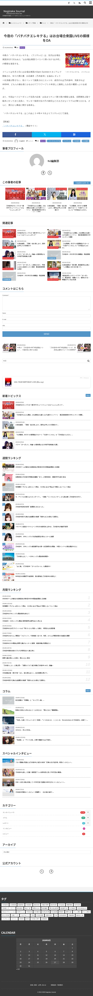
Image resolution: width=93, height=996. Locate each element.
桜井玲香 (53, 905)
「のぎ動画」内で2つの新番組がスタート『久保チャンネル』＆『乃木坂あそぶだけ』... (44, 435)
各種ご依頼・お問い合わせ (38, 985)
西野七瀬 (68, 912)
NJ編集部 (22, 141)
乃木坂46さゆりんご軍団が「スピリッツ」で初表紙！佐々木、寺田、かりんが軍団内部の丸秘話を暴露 (36, 636)
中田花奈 (29, 912)
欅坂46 (61, 912)
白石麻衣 (86, 141)
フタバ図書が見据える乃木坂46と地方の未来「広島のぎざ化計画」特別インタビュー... (44, 762)
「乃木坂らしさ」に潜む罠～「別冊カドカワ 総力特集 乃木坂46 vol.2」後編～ (28, 665)
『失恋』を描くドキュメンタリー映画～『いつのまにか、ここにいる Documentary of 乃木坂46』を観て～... (52, 720)
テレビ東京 (77, 912)
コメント (30, 141)
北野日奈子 (49, 915)
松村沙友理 (45, 912)
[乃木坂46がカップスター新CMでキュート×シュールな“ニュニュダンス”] (15, 197)
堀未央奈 (36, 905)
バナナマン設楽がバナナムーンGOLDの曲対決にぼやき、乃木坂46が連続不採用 (42, 526)
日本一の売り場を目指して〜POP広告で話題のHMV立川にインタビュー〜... (40, 782)
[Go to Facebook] (43, 173)
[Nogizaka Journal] (14, 14)
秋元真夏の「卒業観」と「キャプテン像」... (30, 700)
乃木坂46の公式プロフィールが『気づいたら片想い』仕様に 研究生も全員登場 (28, 628)
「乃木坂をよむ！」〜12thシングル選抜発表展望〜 (32, 556)
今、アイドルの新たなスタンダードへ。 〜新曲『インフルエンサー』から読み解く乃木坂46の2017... (49, 497)
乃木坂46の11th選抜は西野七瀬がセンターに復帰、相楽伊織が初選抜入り (26, 643)
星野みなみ (36, 908)
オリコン (14, 919)
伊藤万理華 (45, 905)
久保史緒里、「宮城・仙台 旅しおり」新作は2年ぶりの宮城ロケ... (37, 425)
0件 (17, 47)
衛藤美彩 (21, 905)
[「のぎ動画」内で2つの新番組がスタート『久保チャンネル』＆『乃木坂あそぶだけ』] (78, 197)
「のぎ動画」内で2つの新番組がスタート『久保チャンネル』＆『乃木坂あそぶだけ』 (77, 208)
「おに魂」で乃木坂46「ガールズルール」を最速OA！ (33, 566)
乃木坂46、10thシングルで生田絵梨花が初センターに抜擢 (35, 536)
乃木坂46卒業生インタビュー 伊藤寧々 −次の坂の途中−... (35, 792)
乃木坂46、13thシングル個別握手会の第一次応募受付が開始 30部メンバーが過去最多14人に (46, 546)
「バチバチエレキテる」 (13, 126)
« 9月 (18, 969)
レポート (43, 823)
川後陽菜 (29, 905)
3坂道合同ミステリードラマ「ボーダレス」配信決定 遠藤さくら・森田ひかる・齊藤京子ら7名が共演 (76, 278)
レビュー (43, 834)
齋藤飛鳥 (69, 905)
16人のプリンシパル (8, 912)
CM (56, 915)
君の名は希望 (54, 908)
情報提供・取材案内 (57, 985)
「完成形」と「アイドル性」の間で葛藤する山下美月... (33, 740)
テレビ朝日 (86, 912)
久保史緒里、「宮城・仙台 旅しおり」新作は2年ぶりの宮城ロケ (57, 208)
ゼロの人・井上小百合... (23, 730)
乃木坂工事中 (35, 919)
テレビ (22, 47)
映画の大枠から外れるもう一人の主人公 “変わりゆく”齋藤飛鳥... (37, 710)
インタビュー (43, 828)
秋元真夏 (54, 912)
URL (3, 325)
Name (4, 313)
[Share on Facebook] (69, 3)
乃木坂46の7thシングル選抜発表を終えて (16, 613)
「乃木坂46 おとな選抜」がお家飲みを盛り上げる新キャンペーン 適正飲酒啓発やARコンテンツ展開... (49, 415)
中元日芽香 (39, 915)
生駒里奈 (44, 919)
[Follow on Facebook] (51, 871)
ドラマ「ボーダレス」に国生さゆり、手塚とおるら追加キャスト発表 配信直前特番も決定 (31, 267)
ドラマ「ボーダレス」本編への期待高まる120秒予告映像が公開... (37, 444)
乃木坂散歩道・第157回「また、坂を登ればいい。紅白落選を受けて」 (25, 673)
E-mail (4, 319)
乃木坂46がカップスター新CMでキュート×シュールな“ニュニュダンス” (15, 208)
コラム (43, 818)
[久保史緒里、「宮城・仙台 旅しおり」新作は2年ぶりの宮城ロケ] (57, 197)
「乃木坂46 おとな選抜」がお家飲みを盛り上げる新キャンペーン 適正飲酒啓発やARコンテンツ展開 (76, 235)
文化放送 (61, 905)
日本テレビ (20, 912)
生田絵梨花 (62, 915)
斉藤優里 (71, 915)
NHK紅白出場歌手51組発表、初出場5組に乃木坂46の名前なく (36, 576)
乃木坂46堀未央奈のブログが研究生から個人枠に (18, 651)
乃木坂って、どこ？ (8, 908)
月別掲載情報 (51, 258)
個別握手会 (63, 908)
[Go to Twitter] (49, 173)
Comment (5, 295)
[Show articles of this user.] (24, 161)
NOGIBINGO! (82, 908)
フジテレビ (67, 141)
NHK (27, 919)
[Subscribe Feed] (80, 3)
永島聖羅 (13, 905)
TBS (32, 915)
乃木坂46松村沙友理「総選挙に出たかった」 (30, 507)
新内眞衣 (20, 908)
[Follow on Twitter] (74, 3)
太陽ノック (15, 915)
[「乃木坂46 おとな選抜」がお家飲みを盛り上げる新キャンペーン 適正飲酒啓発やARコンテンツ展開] (36, 197)
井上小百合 (5, 915)
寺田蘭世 (45, 908)
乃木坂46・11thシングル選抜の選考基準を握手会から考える (22, 621)
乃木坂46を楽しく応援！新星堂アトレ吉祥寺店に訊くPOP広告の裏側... (39, 772)
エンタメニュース (19, 189)
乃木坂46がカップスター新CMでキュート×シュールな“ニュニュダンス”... (40, 405)
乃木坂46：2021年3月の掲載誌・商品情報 (76, 254)
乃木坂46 (77, 141)
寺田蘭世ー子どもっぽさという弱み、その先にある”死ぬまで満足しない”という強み (43, 487)
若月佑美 (77, 905)
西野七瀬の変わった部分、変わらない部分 (16, 658)
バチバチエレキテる (54, 141)
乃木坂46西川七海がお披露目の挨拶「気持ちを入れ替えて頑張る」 (37, 517)
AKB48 (21, 919)
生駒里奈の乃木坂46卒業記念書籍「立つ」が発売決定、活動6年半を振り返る (41, 477)
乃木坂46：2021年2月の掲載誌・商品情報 (31, 275)
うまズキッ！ (25, 915)
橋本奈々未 (79, 915)
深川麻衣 (37, 912)
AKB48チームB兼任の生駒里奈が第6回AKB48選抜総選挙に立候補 (37, 467)
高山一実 (28, 908)
